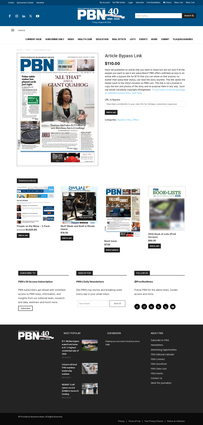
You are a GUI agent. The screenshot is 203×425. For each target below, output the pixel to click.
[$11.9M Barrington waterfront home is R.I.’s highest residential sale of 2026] (90, 345)
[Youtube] (37, 16)
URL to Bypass (112, 99)
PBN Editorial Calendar (162, 354)
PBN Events (157, 373)
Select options (112, 250)
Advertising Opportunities (164, 349)
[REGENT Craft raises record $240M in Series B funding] (90, 388)
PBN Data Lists (159, 368)
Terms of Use (134, 421)
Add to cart (111, 112)
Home (19, 50)
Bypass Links (124, 119)
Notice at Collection (176, 421)
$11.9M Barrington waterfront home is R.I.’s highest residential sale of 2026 (70, 347)
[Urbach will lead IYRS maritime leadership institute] (90, 368)
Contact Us (156, 378)
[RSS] (158, 306)
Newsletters (157, 344)
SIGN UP (117, 303)
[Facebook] (9, 16)
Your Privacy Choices (153, 421)
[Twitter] (30, 16)
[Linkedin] (23, 16)
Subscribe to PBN (160, 340)
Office (28, 50)
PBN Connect (158, 359)
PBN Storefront (159, 363)
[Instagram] (16, 16)
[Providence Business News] (101, 14)
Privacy (121, 421)
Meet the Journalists (161, 382)
